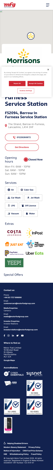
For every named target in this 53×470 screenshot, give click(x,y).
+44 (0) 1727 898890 (13, 297)
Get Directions (22, 147)
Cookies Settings (26, 90)
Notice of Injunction (12, 451)
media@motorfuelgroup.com (16, 316)
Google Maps (9, 360)
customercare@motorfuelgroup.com (19, 303)
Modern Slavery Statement (15, 447)
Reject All (17, 83)
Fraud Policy (36, 454)
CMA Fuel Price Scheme (33, 451)
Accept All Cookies (36, 83)
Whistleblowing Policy (19, 454)
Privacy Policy (34, 447)
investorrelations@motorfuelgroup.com (21, 330)
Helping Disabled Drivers (17, 443)
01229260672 (24, 137)
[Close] (48, 69)
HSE (5, 454)
